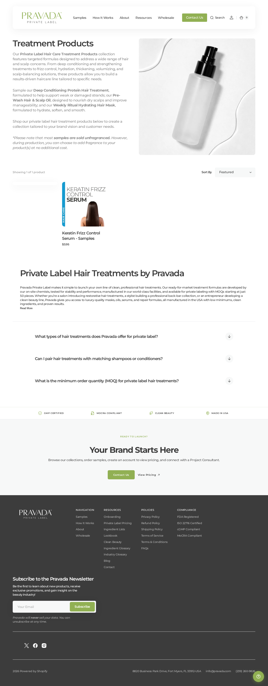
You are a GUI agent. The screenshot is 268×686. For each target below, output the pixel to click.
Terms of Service (152, 535)
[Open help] (258, 676)
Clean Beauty (113, 542)
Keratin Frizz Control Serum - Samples (81, 236)
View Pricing (147, 474)
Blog (107, 561)
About (80, 529)
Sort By (207, 172)
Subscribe (82, 607)
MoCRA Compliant (189, 535)
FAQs (144, 548)
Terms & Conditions (154, 542)
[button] (217, 17)
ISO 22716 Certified (189, 523)
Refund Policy (150, 523)
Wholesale (83, 535)
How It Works (85, 523)
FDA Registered (188, 517)
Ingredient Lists (114, 529)
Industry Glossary (115, 554)
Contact (109, 567)
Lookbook (110, 535)
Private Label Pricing (118, 523)
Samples (81, 517)
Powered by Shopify (33, 671)
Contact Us (194, 17)
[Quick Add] (71, 217)
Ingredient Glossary (117, 548)
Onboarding (112, 517)
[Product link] (84, 214)
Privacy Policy (150, 517)
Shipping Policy (151, 529)
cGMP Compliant (188, 529)
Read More (26, 308)
